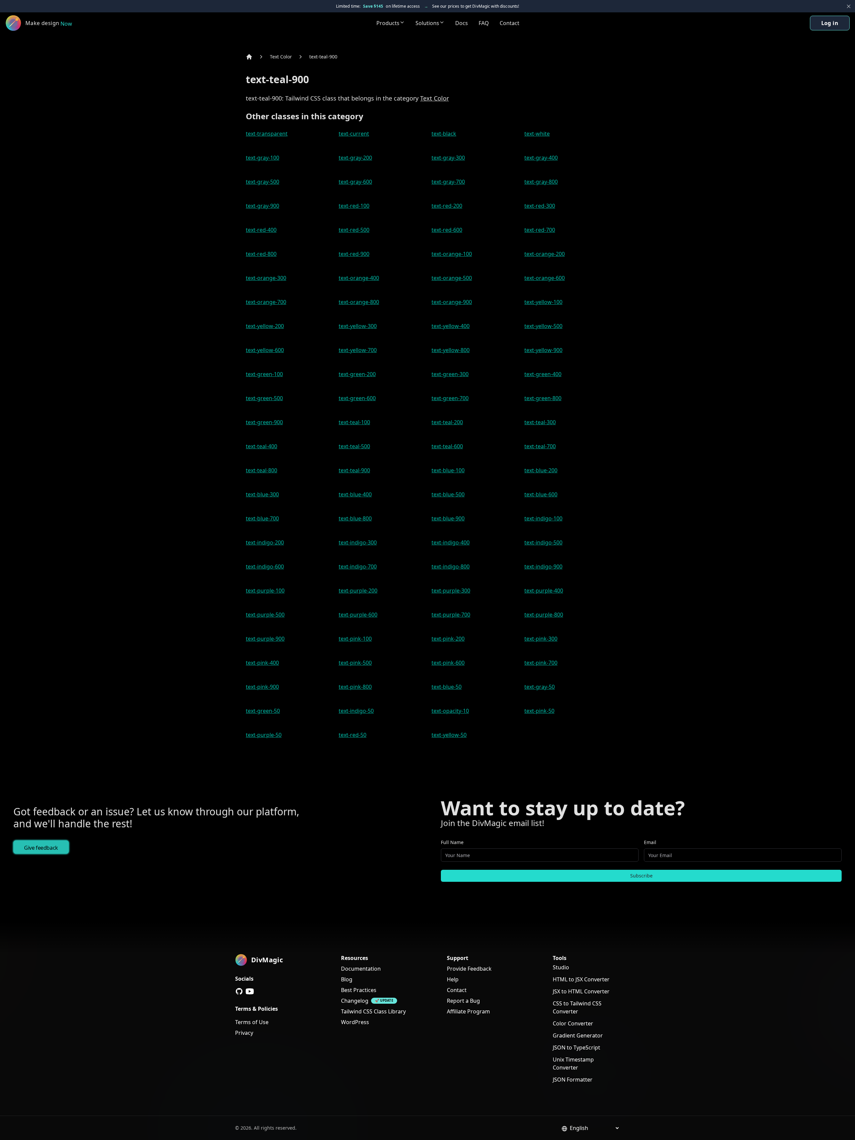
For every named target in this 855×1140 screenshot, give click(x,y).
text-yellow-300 (358, 326)
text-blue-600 (540, 494)
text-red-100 (354, 205)
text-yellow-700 (358, 350)
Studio (561, 967)
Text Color (281, 56)
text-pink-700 (540, 662)
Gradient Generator (578, 1035)
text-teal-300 (540, 422)
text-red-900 (354, 254)
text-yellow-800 (451, 350)
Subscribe (641, 875)
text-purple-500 (265, 614)
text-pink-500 (355, 662)
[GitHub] (239, 991)
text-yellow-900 (543, 350)
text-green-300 (450, 374)
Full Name (452, 842)
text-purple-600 (358, 614)
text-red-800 (261, 254)
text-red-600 (447, 229)
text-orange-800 (359, 302)
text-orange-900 (452, 302)
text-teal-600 (447, 446)
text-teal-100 (354, 422)
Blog (346, 979)
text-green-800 (542, 398)
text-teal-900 (323, 56)
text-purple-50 (264, 735)
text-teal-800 (261, 470)
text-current (354, 133)
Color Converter (573, 1023)
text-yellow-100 (543, 302)
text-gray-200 (355, 157)
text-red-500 (354, 229)
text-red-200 (447, 205)
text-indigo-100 (543, 518)
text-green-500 (264, 398)
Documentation (361, 968)
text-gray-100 (262, 157)
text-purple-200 (358, 590)
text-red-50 (352, 735)
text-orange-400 (359, 278)
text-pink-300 (540, 638)
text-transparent (267, 133)
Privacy (244, 1032)
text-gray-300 (448, 157)
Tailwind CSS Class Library (373, 1011)
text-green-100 (264, 374)
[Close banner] (848, 6)
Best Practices (358, 990)
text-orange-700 (266, 302)
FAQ (484, 23)
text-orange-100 (452, 254)
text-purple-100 (265, 590)
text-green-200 (357, 374)
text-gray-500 (262, 181)
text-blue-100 (448, 470)
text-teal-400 (261, 446)
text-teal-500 (354, 446)
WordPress (355, 1022)
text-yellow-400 (451, 326)
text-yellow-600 (265, 350)
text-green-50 (263, 710)
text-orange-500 (452, 278)
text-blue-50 (447, 686)
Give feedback (41, 847)
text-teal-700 (540, 446)
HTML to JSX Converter (581, 979)
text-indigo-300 (358, 542)
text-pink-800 (355, 686)
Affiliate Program (468, 1011)
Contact (509, 23)
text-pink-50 (539, 710)
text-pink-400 (262, 662)
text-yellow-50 (449, 735)
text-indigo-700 (358, 566)
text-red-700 (539, 229)
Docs (461, 23)
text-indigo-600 (265, 566)
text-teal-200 (447, 422)
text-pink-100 (355, 638)
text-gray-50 (539, 686)
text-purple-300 (451, 590)
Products (387, 23)
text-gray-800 (541, 181)
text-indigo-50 (356, 710)
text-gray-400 (541, 157)
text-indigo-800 (451, 566)
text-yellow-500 (543, 326)
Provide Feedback (469, 968)
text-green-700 (450, 398)
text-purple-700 (451, 614)
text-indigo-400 (451, 542)
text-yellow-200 (265, 326)
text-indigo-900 (543, 566)
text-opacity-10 (450, 710)
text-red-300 (539, 205)
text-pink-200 (448, 638)
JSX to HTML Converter (581, 991)
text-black (444, 133)
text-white (537, 133)
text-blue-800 (355, 518)
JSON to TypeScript (576, 1047)
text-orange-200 (544, 254)
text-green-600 (357, 398)
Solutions (427, 23)
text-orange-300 (266, 278)
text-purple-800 (543, 614)
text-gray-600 (355, 181)
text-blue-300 (262, 494)
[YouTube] (249, 991)
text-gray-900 (262, 205)
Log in (829, 23)
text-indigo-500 (543, 542)
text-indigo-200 (265, 542)
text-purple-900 (265, 638)
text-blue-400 (355, 494)
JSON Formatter (572, 1079)
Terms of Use (252, 1022)
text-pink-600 (448, 662)
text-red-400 (261, 229)
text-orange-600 (544, 278)
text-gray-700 (448, 181)
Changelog (354, 1000)
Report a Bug (463, 1000)
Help (453, 979)
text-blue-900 (448, 518)
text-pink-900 (262, 686)
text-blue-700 (262, 518)
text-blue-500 (448, 494)
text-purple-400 (543, 590)
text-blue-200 (540, 470)
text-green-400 (542, 374)
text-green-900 (264, 422)
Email (650, 842)
